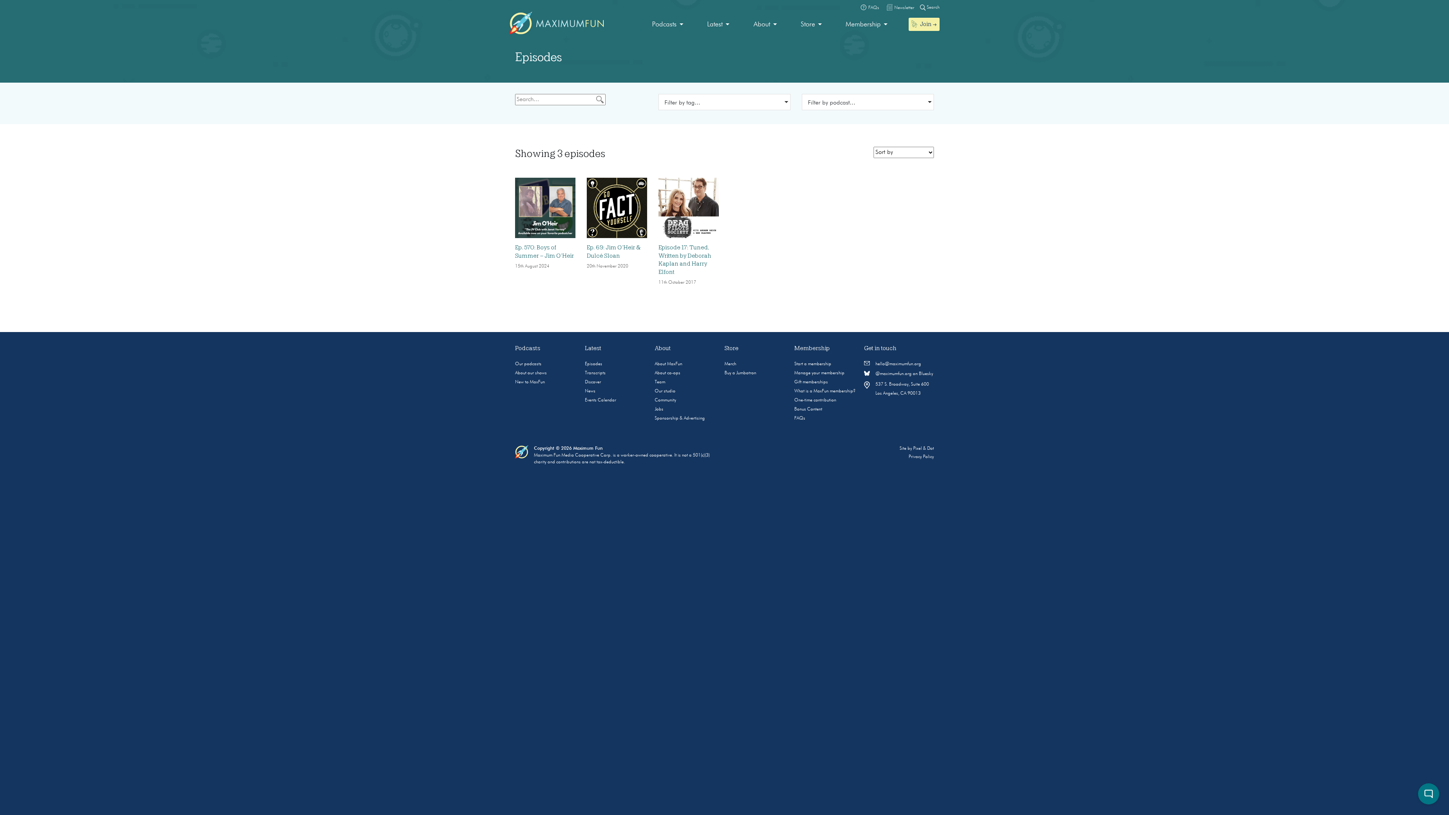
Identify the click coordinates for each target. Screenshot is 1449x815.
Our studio (665, 391)
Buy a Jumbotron (740, 373)
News (590, 391)
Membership (863, 24)
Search (933, 7)
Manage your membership (819, 373)
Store (808, 24)
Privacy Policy (921, 457)
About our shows (531, 373)
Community (665, 400)
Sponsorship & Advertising (680, 418)
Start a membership (812, 364)
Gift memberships (811, 382)
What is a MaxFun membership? (824, 391)
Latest (715, 24)
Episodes (593, 364)
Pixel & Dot (923, 448)
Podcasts (664, 24)
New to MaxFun (530, 382)
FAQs (799, 418)
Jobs (659, 409)
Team (660, 382)
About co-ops (667, 373)
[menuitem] (667, 25)
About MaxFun (668, 364)
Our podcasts (528, 364)
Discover (593, 382)
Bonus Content (808, 409)
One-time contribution (815, 400)
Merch (730, 364)
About (762, 24)
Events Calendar (600, 400)
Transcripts (595, 373)
